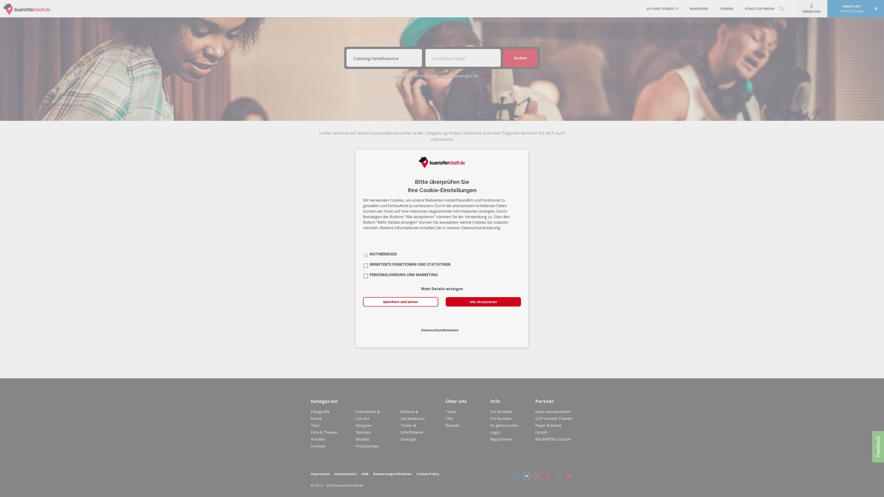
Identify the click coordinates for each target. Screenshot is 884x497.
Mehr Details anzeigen (442, 289)
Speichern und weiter (400, 302)
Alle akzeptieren (483, 302)
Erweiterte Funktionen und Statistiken (410, 264)
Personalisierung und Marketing (404, 274)
